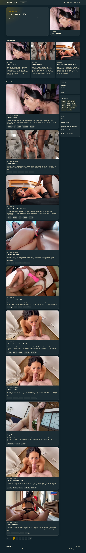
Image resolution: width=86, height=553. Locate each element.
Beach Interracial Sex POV (67, 133)
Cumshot (63, 105)
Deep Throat (72, 107)
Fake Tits (69, 105)
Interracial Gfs (12, 2)
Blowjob (71, 2)
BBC (67, 107)
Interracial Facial (65, 122)
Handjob (63, 109)
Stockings (74, 105)
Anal (75, 2)
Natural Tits (69, 109)
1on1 (68, 101)
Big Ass (68, 103)
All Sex (63, 107)
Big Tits (78, 2)
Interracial (66, 2)
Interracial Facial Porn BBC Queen (69, 126)
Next (30, 538)
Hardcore (63, 103)
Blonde (73, 103)
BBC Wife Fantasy (65, 119)
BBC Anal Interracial (65, 129)
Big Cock (63, 101)
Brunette (72, 101)
